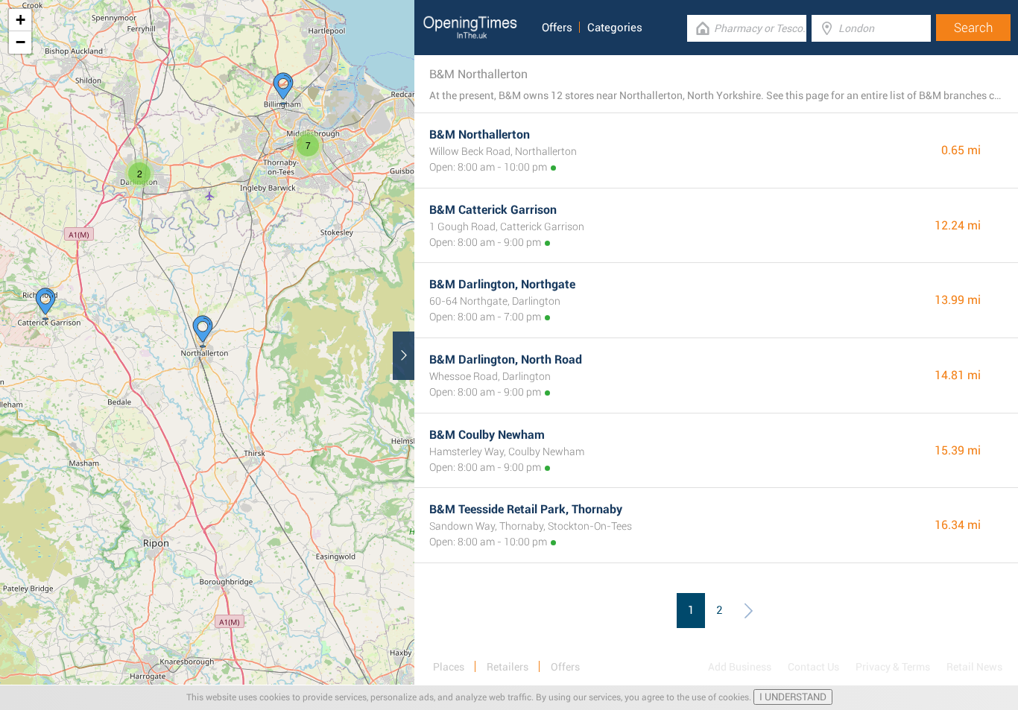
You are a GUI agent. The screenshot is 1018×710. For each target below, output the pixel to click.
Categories (614, 27)
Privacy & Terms (893, 667)
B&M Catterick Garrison (493, 210)
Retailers (507, 667)
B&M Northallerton (479, 134)
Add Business (739, 667)
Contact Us (813, 667)
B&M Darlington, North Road (505, 359)
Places (448, 667)
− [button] (20, 42)
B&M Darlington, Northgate (502, 284)
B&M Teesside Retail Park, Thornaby (525, 509)
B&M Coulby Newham (487, 435)
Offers (557, 27)
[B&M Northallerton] (203, 331)
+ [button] (20, 19)
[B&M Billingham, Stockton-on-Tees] (283, 88)
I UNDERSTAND (792, 697)
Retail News (974, 667)
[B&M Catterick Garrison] (45, 304)
